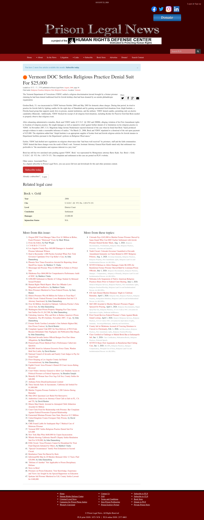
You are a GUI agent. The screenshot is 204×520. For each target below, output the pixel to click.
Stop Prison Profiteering (110, 502)
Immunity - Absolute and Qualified (100, 248)
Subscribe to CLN (141, 496)
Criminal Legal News (68, 499)
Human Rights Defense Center (72, 496)
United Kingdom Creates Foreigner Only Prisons (47, 418)
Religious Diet (49, 90)
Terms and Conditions (109, 499)
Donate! (124, 57)
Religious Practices (61, 90)
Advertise (113, 57)
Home (29, 57)
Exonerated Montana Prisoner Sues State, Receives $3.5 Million (53, 415)
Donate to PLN (140, 502)
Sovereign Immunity (114, 257)
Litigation (64, 57)
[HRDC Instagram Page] (168, 8)
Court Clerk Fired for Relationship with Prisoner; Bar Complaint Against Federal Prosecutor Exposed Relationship (53, 411)
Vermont (77, 90)
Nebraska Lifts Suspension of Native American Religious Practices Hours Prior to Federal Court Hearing (111, 280)
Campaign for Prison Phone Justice (73, 502)
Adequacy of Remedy (114, 273)
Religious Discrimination (116, 271)
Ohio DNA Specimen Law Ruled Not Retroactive (47, 395)
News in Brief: (34, 468)
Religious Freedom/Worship (98, 287)
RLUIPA (107, 346)
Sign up (198, 3)
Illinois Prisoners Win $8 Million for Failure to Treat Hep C (52, 295)
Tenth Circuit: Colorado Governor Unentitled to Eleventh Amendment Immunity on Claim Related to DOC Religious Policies (112, 254)
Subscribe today (72, 67)
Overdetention (104, 246)
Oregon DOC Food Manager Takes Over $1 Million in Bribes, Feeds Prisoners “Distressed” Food (52, 238)
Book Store (101, 57)
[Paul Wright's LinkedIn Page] (176, 8)
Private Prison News (142, 504)
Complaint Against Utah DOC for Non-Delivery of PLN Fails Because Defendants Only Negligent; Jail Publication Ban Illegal (53, 330)
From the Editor (34, 242)
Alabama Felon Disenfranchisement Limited (45, 381)
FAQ (103, 496)
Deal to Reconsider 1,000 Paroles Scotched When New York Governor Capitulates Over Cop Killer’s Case (52, 255)
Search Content (138, 57)
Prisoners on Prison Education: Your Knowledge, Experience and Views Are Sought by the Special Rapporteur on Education (53, 472)
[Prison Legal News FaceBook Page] (154, 8)
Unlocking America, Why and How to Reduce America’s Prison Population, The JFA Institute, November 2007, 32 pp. (53, 316)
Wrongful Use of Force (107, 348)
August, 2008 (68, 87)
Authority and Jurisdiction (120, 323)
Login (189, 3)
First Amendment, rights (111, 259)
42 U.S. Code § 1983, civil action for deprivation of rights (115, 321)
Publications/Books (123, 337)
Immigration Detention (103, 298)
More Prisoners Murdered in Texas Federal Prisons (48, 290)
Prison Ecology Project (110, 504)
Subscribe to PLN (141, 493)
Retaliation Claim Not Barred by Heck (43, 454)
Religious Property (95, 259)
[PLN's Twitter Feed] (161, 8)
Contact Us (105, 493)
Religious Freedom (37, 90)
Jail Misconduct (124, 329)
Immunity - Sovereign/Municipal (100, 323)
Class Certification (110, 337)
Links (76, 57)
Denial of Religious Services (98, 284)
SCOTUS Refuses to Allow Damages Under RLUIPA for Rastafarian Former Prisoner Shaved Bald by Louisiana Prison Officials (113, 268)
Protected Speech (101, 340)
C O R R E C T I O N (37, 245)
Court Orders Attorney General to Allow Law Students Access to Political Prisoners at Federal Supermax (54, 372)
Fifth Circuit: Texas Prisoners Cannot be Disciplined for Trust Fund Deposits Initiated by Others (52, 444)
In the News (51, 57)
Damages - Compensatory (97, 273)
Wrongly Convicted (67, 504)
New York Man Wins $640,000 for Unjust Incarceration (50, 434)
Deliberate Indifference (111, 312)
